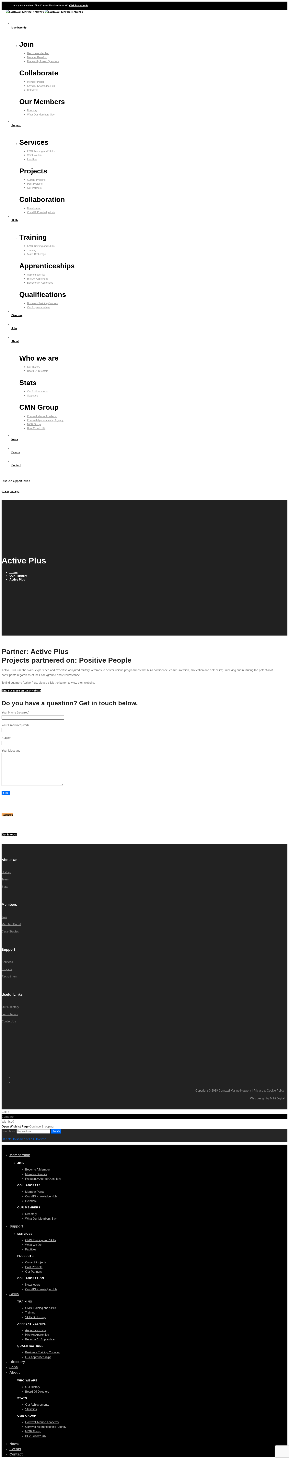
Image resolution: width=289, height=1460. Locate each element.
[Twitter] (5, 475)
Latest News (10, 1014)
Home (13, 572)
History (6, 872)
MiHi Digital (277, 1098)
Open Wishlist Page (15, 1126)
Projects (7, 969)
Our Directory (10, 1006)
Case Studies (10, 931)
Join (4, 917)
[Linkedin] (12, 475)
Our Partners (18, 575)
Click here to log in (78, 5)
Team (5, 879)
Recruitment (9, 976)
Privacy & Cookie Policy (268, 1090)
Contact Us (9, 1021)
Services (7, 962)
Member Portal (11, 924)
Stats (5, 886)
